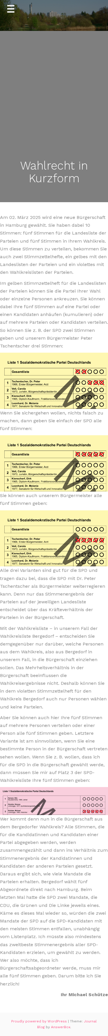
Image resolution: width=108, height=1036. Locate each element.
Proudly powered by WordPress (39, 1021)
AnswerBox (60, 1027)
